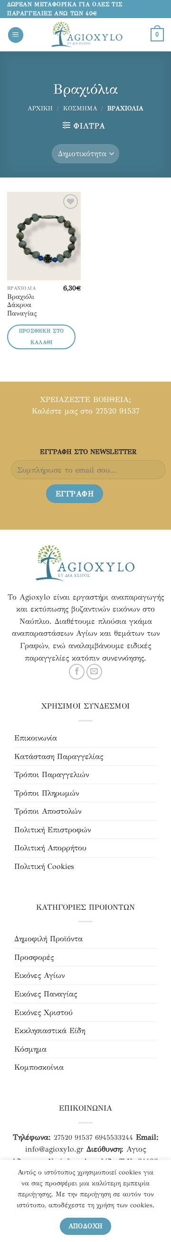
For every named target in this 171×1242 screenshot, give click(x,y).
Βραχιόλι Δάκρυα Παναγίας (22, 305)
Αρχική (40, 108)
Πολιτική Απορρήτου (50, 847)
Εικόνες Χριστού (43, 1012)
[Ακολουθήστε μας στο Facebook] (77, 672)
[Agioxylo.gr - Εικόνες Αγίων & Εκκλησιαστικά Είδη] (87, 35)
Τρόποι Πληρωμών (46, 793)
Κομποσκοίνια (39, 1067)
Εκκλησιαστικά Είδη (49, 1030)
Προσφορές (34, 957)
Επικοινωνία (35, 737)
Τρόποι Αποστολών (47, 811)
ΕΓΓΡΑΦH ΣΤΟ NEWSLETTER (88, 451)
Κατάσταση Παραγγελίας (58, 756)
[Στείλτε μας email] (94, 672)
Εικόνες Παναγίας (45, 993)
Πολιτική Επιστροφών (52, 829)
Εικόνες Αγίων (39, 975)
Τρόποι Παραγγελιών (51, 774)
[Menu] (15, 35)
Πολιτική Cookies (44, 866)
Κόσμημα (80, 108)
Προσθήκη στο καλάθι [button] (41, 336)
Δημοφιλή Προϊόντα (48, 938)
